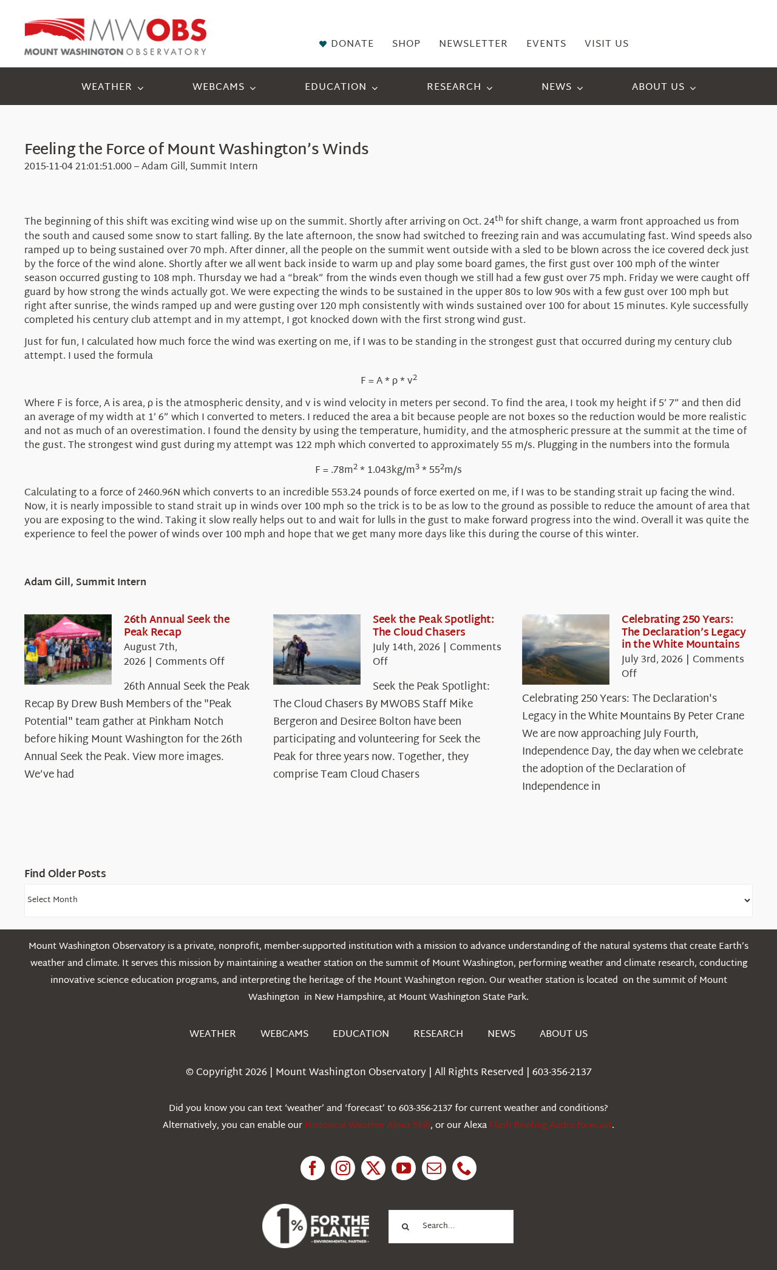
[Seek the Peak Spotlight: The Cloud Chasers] (317, 649)
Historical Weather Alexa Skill (367, 1126)
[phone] (464, 1168)
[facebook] (312, 1168)
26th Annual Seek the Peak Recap (177, 626)
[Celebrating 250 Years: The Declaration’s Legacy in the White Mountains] (565, 649)
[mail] (434, 1168)
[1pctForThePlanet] (315, 1209)
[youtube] (404, 1168)
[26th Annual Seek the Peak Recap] (68, 649)
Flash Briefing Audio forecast (550, 1126)
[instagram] (343, 1168)
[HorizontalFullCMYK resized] (115, 23)
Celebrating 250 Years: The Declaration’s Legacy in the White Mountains (684, 632)
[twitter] (373, 1168)
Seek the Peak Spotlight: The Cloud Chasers (433, 626)
